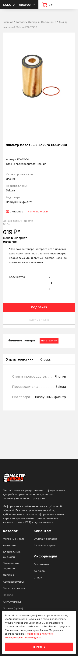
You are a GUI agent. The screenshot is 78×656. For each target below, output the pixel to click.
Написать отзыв (38, 211)
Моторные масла (13, 538)
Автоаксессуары (13, 581)
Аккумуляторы (12, 601)
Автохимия (9, 545)
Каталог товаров (17, 4)
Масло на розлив (14, 588)
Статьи (38, 577)
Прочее (8, 595)
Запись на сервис (45, 545)
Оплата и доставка (45, 538)
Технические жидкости (11, 566)
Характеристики (20, 359)
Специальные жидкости (12, 554)
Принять (39, 646)
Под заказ (39, 307)
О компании (41, 564)
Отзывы (45, 359)
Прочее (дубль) (13, 608)
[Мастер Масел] (36, 477)
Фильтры (8, 575)
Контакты (39, 571)
